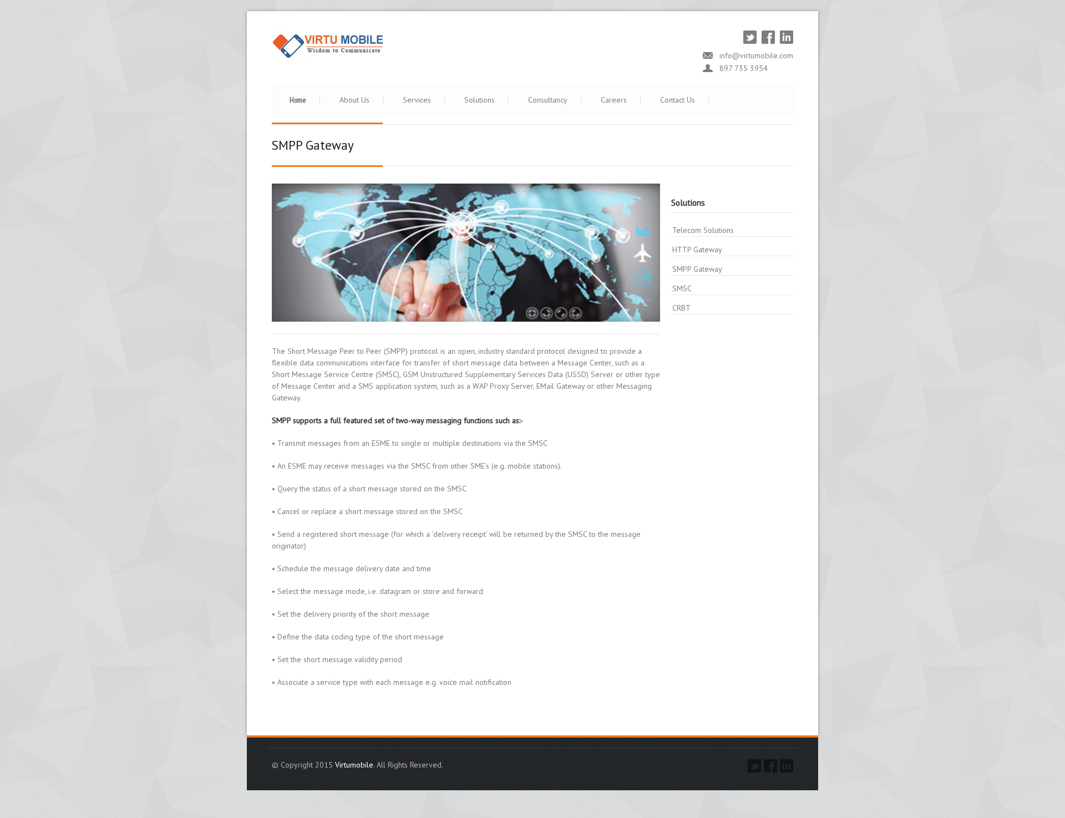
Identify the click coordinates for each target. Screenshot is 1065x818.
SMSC (682, 288)
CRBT (681, 308)
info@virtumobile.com (756, 55)
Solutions (479, 100)
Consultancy (547, 100)
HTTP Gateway (697, 250)
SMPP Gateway (697, 269)
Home (298, 100)
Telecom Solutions (703, 230)
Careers (614, 100)
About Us (354, 100)
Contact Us (677, 100)
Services (417, 100)
